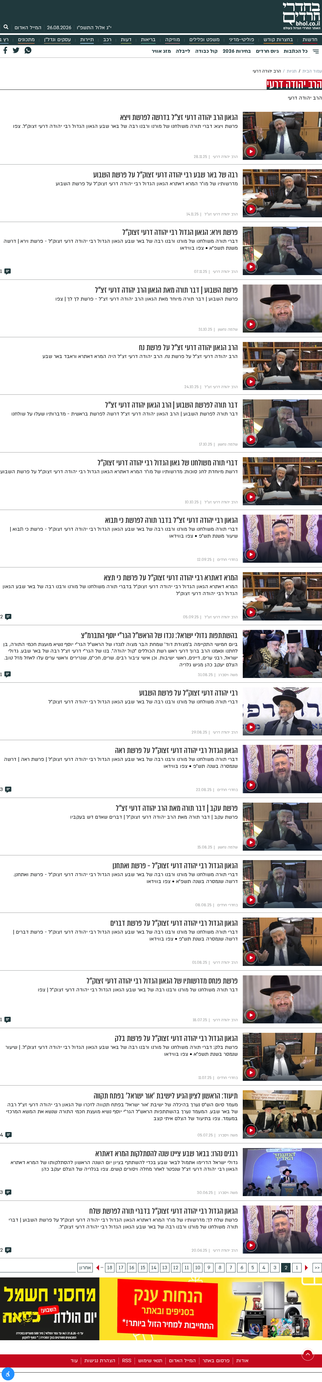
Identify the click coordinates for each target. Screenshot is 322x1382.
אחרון (85, 1267)
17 (121, 1267)
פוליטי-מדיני (241, 39)
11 (187, 1267)
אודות (242, 1360)
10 (197, 1267)
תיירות (87, 39)
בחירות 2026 (237, 51)
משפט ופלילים (204, 39)
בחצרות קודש (278, 39)
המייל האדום (28, 27)
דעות (126, 39)
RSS (126, 1360)
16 (131, 1267)
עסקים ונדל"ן (57, 39)
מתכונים (26, 39)
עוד (74, 1360)
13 (164, 1267)
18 (109, 1267)
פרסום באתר (216, 1360)
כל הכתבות (296, 51)
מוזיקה (172, 39)
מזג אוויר (161, 51)
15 (143, 1267)
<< (317, 1267)
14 (154, 1267)
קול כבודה (206, 51)
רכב (107, 39)
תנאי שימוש (150, 1360)
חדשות (310, 39)
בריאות (148, 39)
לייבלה (183, 51)
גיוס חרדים (267, 51)
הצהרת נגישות (99, 1360)
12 (175, 1267)
